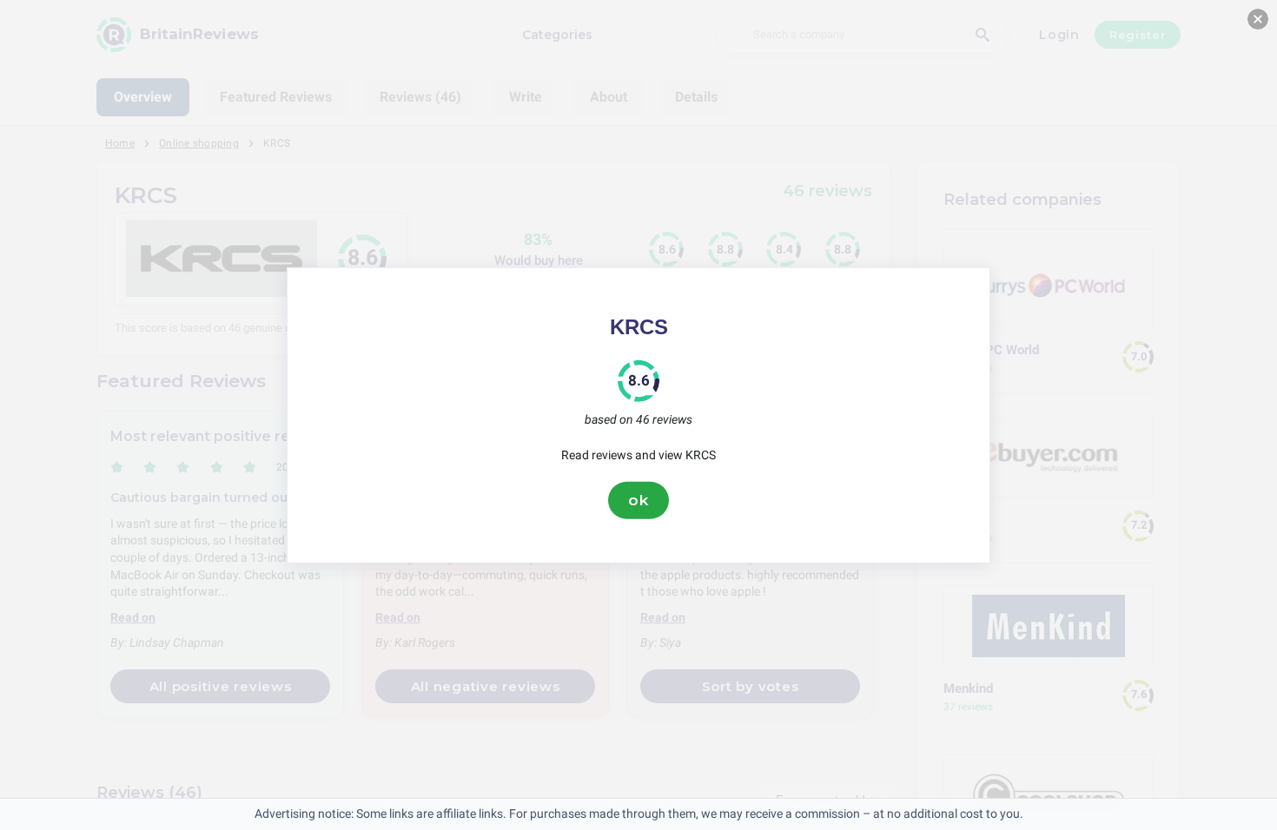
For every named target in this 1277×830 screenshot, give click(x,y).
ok (638, 500)
